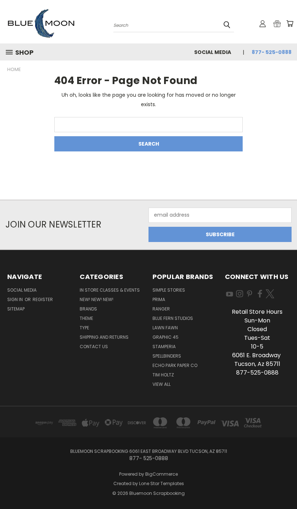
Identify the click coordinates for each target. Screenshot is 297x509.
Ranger (161, 309)
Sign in (15, 299)
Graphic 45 (165, 337)
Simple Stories (168, 290)
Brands (88, 309)
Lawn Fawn (165, 328)
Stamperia (164, 346)
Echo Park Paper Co (174, 365)
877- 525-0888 (272, 52)
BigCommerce (161, 474)
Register (43, 299)
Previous (286, 486)
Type (84, 328)
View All (161, 384)
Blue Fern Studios (172, 318)
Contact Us (94, 346)
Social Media (212, 52)
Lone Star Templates (161, 483)
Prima (158, 299)
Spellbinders (166, 356)
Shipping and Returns (104, 337)
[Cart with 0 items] (289, 23)
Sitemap (16, 309)
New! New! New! (96, 299)
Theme (86, 318)
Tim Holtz (163, 375)
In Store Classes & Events (110, 290)
